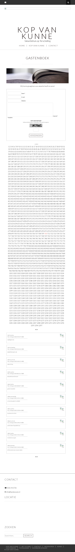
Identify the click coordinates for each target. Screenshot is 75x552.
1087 (19, 288)
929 (18, 263)
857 (30, 253)
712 (51, 234)
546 (9, 214)
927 (12, 263)
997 (52, 271)
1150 (46, 298)
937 (42, 263)
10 (20, 147)
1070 (62, 283)
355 (63, 186)
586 (15, 219)
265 (21, 176)
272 (42, 176)
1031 (19, 278)
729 (45, 236)
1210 (62, 308)
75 (43, 152)
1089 (27, 288)
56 (60, 149)
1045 (19, 281)
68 (28, 152)
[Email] (5, 2)
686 (30, 231)
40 (26, 149)
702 (21, 234)
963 (63, 266)
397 (18, 194)
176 (39, 164)
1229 (27, 313)
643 (15, 226)
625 (18, 224)
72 (36, 152)
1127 (11, 296)
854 (21, 253)
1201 (27, 308)
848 (60, 251)
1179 (50, 303)
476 (27, 204)
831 (9, 251)
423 (39, 196)
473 (18, 204)
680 (12, 231)
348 (42, 186)
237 (51, 171)
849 (63, 251)
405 (42, 194)
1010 (46, 273)
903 (54, 258)
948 (18, 266)
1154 (62, 298)
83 (60, 152)
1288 (38, 323)
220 (57, 169)
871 (15, 256)
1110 (54, 291)
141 (48, 159)
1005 (27, 273)
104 (51, 154)
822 (39, 248)
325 (30, 184)
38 (22, 149)
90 (18, 154)
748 (45, 238)
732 (54, 236)
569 (21, 216)
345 (33, 186)
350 (48, 186)
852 (15, 253)
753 (60, 238)
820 (33, 248)
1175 (34, 303)
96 (30, 154)
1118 (30, 293)
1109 (50, 291)
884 (54, 256)
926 (9, 263)
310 (42, 181)
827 (54, 248)
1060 (23, 283)
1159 (27, 301)
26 (53, 147)
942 (57, 263)
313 (51, 181)
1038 (46, 278)
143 (54, 159)
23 (47, 147)
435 (18, 199)
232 (36, 171)
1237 (58, 313)
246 (21, 174)
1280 (62, 320)
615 (45, 221)
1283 (19, 323)
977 (48, 268)
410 (57, 194)
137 (36, 159)
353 (57, 186)
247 (24, 174)
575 (39, 216)
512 (21, 209)
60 (11, 152)
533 (27, 211)
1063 (34, 283)
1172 (23, 303)
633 (42, 224)
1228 (23, 313)
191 (27, 166)
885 (57, 256)
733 (57, 236)
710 (45, 234)
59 (9, 152)
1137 (50, 296)
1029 (11, 278)
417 (21, 196)
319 (12, 184)
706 (33, 234)
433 (12, 199)
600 (57, 219)
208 (21, 169)
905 (60, 258)
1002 (15, 273)
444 (45, 199)
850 (9, 253)
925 (63, 261)
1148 (38, 298)
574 (36, 216)
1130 (23, 296)
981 (60, 268)
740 (21, 238)
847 (57, 251)
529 (15, 211)
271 (39, 176)
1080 (46, 286)
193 (33, 166)
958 (48, 266)
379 (21, 191)
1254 (15, 318)
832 (12, 251)
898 (39, 258)
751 (54, 238)
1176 (38, 303)
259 (60, 174)
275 (51, 176)
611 (33, 221)
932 (27, 263)
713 (54, 234)
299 (9, 181)
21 (43, 147)
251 (36, 174)
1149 (42, 298)
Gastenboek (11, 548)
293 (48, 179)
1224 (62, 311)
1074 (23, 286)
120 (42, 157)
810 (60, 246)
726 (36, 236)
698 (9, 234)
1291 (50, 323)
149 (15, 161)
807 (51, 246)
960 (54, 266)
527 (9, 211)
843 (45, 251)
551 (24, 214)
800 (30, 246)
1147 (34, 298)
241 (63, 171)
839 (33, 251)
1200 (23, 308)
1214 (23, 311)
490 (12, 206)
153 (27, 161)
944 (63, 263)
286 (27, 179)
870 (12, 256)
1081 (50, 286)
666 (27, 229)
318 (9, 184)
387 (45, 191)
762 (30, 241)
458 (30, 201)
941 (54, 263)
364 (33, 189)
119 (39, 157)
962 (60, 266)
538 (42, 211)
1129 (19, 296)
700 (15, 234)
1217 (34, 311)
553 (30, 214)
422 (36, 196)
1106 (38, 291)
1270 (23, 320)
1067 (50, 283)
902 (51, 258)
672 (45, 229)
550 (21, 214)
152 (24, 161)
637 (54, 224)
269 (33, 176)
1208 (54, 308)
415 (15, 196)
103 (48, 154)
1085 (11, 288)
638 (57, 224)
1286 (30, 323)
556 (39, 214)
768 (48, 241)
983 (10, 271)
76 (45, 152)
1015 (11, 276)
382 (30, 191)
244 (15, 174)
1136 (46, 296)
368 (45, 189)
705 (30, 234)
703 (24, 234)
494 (24, 206)
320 (15, 184)
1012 (54, 273)
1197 (11, 308)
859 (36, 253)
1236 (54, 313)
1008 (38, 273)
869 (9, 256)
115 (27, 157)
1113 (11, 293)
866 (57, 253)
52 (51, 149)
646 (24, 226)
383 (33, 191)
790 (57, 243)
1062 (30, 283)
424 (42, 196)
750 (51, 238)
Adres (59, 546)
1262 (46, 318)
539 (45, 211)
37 (20, 149)
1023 (42, 276)
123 (51, 157)
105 (54, 154)
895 (30, 258)
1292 (54, 323)
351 (51, 186)
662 (15, 229)
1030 (15, 278)
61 (13, 152)
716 (63, 234)
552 (27, 214)
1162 (38, 301)
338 (12, 186)
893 (24, 258)
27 (55, 147)
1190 (38, 306)
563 (60, 214)
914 (30, 261)
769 (51, 241)
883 (51, 256)
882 (48, 256)
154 (30, 161)
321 (18, 184)
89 (15, 154)
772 (60, 241)
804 (42, 246)
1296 (36, 325)
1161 (34, 301)
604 (12, 221)
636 (51, 224)
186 (12, 166)
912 (24, 261)
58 (64, 149)
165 (63, 161)
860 (39, 253)
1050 (38, 281)
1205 (42, 308)
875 (27, 256)
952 (30, 266)
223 (9, 171)
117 (33, 157)
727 (39, 236)
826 (51, 248)
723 (27, 236)
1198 (15, 308)
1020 (30, 276)
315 (57, 181)
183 (60, 164)
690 (42, 231)
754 (63, 238)
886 (60, 256)
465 (51, 201)
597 (48, 219)
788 (51, 243)
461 (39, 201)
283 (18, 179)
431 (63, 196)
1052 (46, 281)
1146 (30, 298)
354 (60, 186)
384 (36, 191)
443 (42, 199)
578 (48, 216)
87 (11, 154)
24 (49, 147)
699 (12, 234)
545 (63, 211)
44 (34, 149)
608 (24, 221)
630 (33, 224)
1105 (34, 291)
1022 (38, 276)
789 (54, 243)
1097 (58, 288)
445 (48, 199)
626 (21, 224)
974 (39, 268)
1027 (58, 276)
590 (27, 219)
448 (57, 199)
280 (9, 179)
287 (30, 179)
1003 (19, 273)
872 (18, 256)
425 (45, 196)
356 (9, 189)
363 (30, 189)
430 (60, 196)
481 (42, 204)
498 (36, 206)
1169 (11, 303)
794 (12, 246)
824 (45, 248)
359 (18, 189)
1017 (19, 276)
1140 (62, 296)
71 (34, 152)
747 (42, 238)
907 (9, 261)
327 (36, 184)
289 (36, 179)
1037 (42, 278)
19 (39, 147)
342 (24, 186)
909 (15, 261)
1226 (15, 313)
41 (28, 149)
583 (63, 216)
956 (42, 266)
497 (33, 206)
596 (45, 219)
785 (42, 243)
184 (63, 164)
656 (54, 226)
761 (27, 241)
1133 (34, 296)
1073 (19, 286)
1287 (34, 323)
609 (27, 221)
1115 (19, 293)
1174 (30, 303)
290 (39, 179)
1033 (27, 278)
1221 (50, 311)
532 (24, 211)
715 (60, 234)
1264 (54, 318)
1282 (15, 323)
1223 (58, 311)
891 (18, 258)
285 (24, 179)
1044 (15, 281)
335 (60, 184)
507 (63, 206)
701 (18, 234)
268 (30, 176)
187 (15, 166)
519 (42, 209)
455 (21, 201)
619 (57, 221)
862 (45, 253)
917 (39, 261)
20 (41, 147)
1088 (23, 288)
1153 (58, 298)
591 (30, 219)
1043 (11, 281)
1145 (27, 298)
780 (27, 243)
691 (45, 231)
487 (60, 204)
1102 (23, 291)
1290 (46, 323)
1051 (42, 281)
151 (21, 161)
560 (51, 214)
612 (36, 221)
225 (15, 171)
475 (24, 204)
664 (21, 229)
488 (63, 204)
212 (33, 169)
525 (60, 209)
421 (33, 196)
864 (51, 253)
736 (9, 238)
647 (27, 226)
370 (51, 189)
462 (42, 201)
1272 (30, 320)
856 (27, 253)
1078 (38, 286)
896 (33, 258)
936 (39, 263)
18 (37, 147)
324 (27, 184)
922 (54, 261)
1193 (50, 306)
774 (9, 243)
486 (57, 204)
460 (36, 201)
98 (34, 154)
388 (48, 191)
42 (30, 149)
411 (60, 194)
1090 (30, 288)
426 (48, 196)
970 (27, 268)
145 (60, 159)
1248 (46, 316)
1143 (19, 298)
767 (45, 241)
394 (9, 194)
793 (9, 246)
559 (48, 214)
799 (27, 246)
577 (45, 216)
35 (15, 149)
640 (63, 224)
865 (54, 253)
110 (12, 157)
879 (39, 256)
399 (24, 194)
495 (27, 206)
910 (18, 261)
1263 (50, 318)
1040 (54, 278)
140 (45, 159)
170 (21, 164)
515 (30, 209)
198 (48, 166)
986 (19, 271)
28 (58, 147)
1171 (19, 303)
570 (24, 216)
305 (27, 181)
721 (21, 236)
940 (51, 263)
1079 (42, 286)
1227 (19, 313)
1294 (62, 323)
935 (36, 263)
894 (27, 258)
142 (51, 159)
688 (36, 231)
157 (39, 161)
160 (48, 161)
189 (21, 166)
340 (18, 186)
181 (54, 164)
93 (24, 154)
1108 (46, 291)
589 (24, 219)
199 (51, 166)
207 (18, 169)
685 (27, 231)
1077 (34, 286)
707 (36, 234)
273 (45, 176)
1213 (19, 311)
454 (18, 201)
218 (51, 169)
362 (27, 189)
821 (36, 248)
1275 (42, 320)
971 (30, 268)
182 (57, 164)
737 (12, 238)
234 (42, 171)
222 (63, 169)
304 (24, 181)
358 (15, 189)
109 (9, 157)
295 (54, 179)
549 (18, 214)
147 (9, 161)
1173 (27, 303)
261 (9, 176)
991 (34, 271)
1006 (30, 273)
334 (57, 184)
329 (42, 184)
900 (45, 258)
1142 (15, 298)
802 (36, 246)
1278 (54, 320)
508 (9, 209)
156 (36, 161)
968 (21, 268)
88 (13, 154)
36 (17, 149)
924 (60, 261)
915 (33, 261)
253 (42, 174)
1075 (27, 286)
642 (12, 226)
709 (42, 234)
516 (33, 209)
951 (27, 266)
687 (33, 231)
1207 (50, 308)
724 (30, 236)
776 (15, 243)
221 (60, 169)
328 (39, 184)
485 (54, 204)
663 (18, 229)
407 (48, 194)
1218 (38, 311)
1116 (23, 293)
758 (18, 241)
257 (54, 174)
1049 (34, 281)
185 (9, 166)
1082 (54, 286)
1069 (58, 283)
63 (17, 152)
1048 (30, 281)
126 (60, 157)
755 (9, 241)
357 (12, 189)
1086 (15, 288)
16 (32, 147)
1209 (58, 308)
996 (49, 271)
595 (42, 219)
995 (46, 271)
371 (54, 189)
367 (42, 189)
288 (33, 179)
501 (45, 206)
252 (39, 174)
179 (48, 164)
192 (30, 166)
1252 (62, 316)
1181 (58, 303)
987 (22, 271)
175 (36, 164)
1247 (42, 316)
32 (9, 149)
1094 (46, 288)
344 (30, 186)
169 (18, 164)
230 (30, 171)
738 (15, 238)
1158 (23, 301)
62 (15, 152)
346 (36, 186)
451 (9, 201)
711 (48, 234)
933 (30, 263)
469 (63, 201)
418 (24, 196)
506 (60, 206)
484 (51, 204)
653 (45, 226)
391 (57, 191)
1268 (15, 320)
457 (27, 201)
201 (57, 166)
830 (63, 248)
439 (30, 199)
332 (51, 184)
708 (39, 234)
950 (24, 266)
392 (60, 191)
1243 (27, 316)
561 (54, 214)
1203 (34, 308)
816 (21, 248)
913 (27, 261)
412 (63, 194)
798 (24, 246)
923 (57, 261)
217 (48, 169)
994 (43, 271)
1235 (50, 313)
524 (57, 209)
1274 (38, 320)
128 (9, 159)
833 (15, 251)
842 (42, 251)
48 (43, 149)
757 (15, 241)
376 (12, 191)
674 (51, 229)
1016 (15, 276)
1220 (46, 311)
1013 (58, 273)
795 (15, 246)
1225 (11, 313)
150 (18, 161)
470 (9, 204)
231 (33, 171)
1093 (42, 288)
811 (63, 246)
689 (39, 231)
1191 (42, 306)
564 (63, 214)
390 (54, 191)
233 (39, 171)
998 (55, 271)
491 (15, 206)
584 (9, 219)
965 (12, 268)
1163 (42, 301)
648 (30, 226)
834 (18, 251)
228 (24, 171)
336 (63, 184)
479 (36, 204)
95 (28, 154)
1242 (23, 316)
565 (9, 216)
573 (33, 216)
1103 (27, 291)
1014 (62, 273)
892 (21, 258)
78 (49, 152)
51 (49, 149)
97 (32, 154)
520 (45, 209)
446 (51, 199)
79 (51, 152)
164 (60, 161)
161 (51, 161)
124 (54, 157)
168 (15, 164)
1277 (50, 320)
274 (48, 176)
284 (21, 179)
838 (30, 251)
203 (63, 166)
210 (27, 169)
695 (57, 231)
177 (42, 164)
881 (45, 256)
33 (11, 149)
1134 (38, 296)
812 (9, 248)
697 (63, 231)
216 (45, 169)
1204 (38, 308)
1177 (42, 303)
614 (42, 221)
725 (33, 236)
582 (60, 216)
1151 (50, 298)
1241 (19, 316)
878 (36, 256)
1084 (62, 286)
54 (55, 149)
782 (33, 243)
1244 (30, 316)
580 (54, 216)
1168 (62, 301)
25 (51, 147)
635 (48, 224)
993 (40, 271)
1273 (34, 320)
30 (62, 147)
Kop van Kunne (37, 32)
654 (48, 226)
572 (30, 216)
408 (51, 194)
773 (63, 241)
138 (39, 159)
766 (42, 241)
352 (54, 186)
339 (15, 186)
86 (9, 154)
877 (33, 256)
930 (21, 263)
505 (57, 206)
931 (24, 263)
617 (51, 221)
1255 (19, 318)
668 (33, 229)
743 (30, 238)
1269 (19, 320)
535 (33, 211)
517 (36, 209)
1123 (50, 293)
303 (21, 181)
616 (48, 221)
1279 (58, 320)
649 (33, 226)
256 (51, 174)
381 (27, 191)
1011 (50, 273)
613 (39, 221)
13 (26, 147)
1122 (46, 293)
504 (54, 206)
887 (63, 256)
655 (51, 226)
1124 (54, 293)
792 (63, 243)
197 (45, 166)
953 (33, 266)
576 (42, 216)
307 (33, 181)
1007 (34, 273)
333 (54, 184)
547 (12, 214)
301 (15, 181)
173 (30, 164)
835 (21, 251)
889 (12, 258)
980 (57, 268)
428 (54, 196)
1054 (54, 281)
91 (20, 154)
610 (30, 221)
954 (36, 266)
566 (12, 216)
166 (9, 164)
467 (57, 201)
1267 (11, 320)
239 (57, 171)
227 (21, 171)
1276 (46, 320)
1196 (62, 306)
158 (42, 161)
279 (63, 176)
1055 (58, 281)
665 (24, 229)
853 (18, 253)
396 (15, 194)
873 (21, 256)
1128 (15, 296)
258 (57, 174)
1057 (11, 283)
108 (63, 154)
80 (53, 152)
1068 (54, 283)
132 (21, 159)
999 (58, 271)
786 (45, 243)
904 (57, 258)
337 (9, 186)
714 (57, 234)
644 (18, 226)
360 (21, 189)
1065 (42, 283)
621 (63, 221)
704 (27, 234)
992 (37, 271)
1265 (58, 318)
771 (57, 241)
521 (48, 209)
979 (54, 268)
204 (9, 169)
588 (21, 219)
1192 (46, 306)
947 (15, 266)
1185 (19, 306)
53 (53, 149)
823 (42, 248)
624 (15, 224)
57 (62, 149)
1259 (34, 318)
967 (18, 268)
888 (9, 258)
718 (12, 236)
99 (37, 154)
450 (63, 199)
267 (27, 176)
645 (21, 226)
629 (30, 224)
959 (51, 266)
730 (48, 236)
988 (25, 271)
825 (48, 248)
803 (39, 246)
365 (36, 189)
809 (57, 246)
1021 (34, 276)
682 (18, 231)
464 (48, 201)
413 (9, 196)
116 (30, 157)
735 (63, 236)
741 (24, 238)
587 (18, 219)
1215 (27, 311)
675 (54, 229)
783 (36, 243)
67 (26, 152)
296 (57, 179)
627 (24, 224)
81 (55, 152)
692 (48, 231)
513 (24, 209)
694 (54, 231)
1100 (15, 291)
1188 (30, 306)
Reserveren (49, 546)
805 (45, 246)
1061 (27, 283)
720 (18, 236)
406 (45, 194)
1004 (23, 273)
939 (48, 263)
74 (41, 152)
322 (21, 184)
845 (51, 251)
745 (36, 238)
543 (57, 211)
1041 (58, 278)
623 (12, 224)
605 (15, 221)
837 (27, 251)
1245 (34, 316)
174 (33, 164)
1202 (30, 308)
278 (60, 176)
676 (57, 229)
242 (9, 174)
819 (30, 248)
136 (33, 159)
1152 (54, 298)
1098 (62, 288)
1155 (11, 301)
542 (54, 211)
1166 (54, 301)
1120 (38, 293)
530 (18, 211)
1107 (42, 291)
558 (45, 214)
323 (24, 184)
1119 (34, 293)
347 (39, 186)
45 (36, 149)
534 (30, 211)
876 (30, 256)
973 (36, 268)
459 (33, 201)
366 (39, 189)
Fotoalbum (24, 548)
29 (60, 147)
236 (48, 171)
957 (45, 266)
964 (9, 268)
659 (63, 226)
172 (27, 164)
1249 (50, 316)
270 (36, 176)
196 (42, 166)
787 (48, 243)
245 (18, 174)
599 (54, 219)
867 (60, 253)
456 (24, 201)
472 (15, 204)
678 (63, 229)
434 (15, 199)
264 (18, 176)
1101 (19, 291)
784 (39, 243)
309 (39, 181)
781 (30, 243)
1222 (54, 311)
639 (60, 224)
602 (63, 219)
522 (51, 209)
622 (9, 224)
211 (30, 169)
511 (18, 209)
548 (15, 214)
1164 (46, 301)
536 (36, 211)
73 (39, 152)
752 (57, 238)
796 (18, 246)
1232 (38, 313)
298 (63, 179)
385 (39, 191)
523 (54, 209)
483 (48, 204)
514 (27, 209)
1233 (42, 313)
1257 (27, 318)
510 (15, 209)
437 (24, 199)
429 (57, 196)
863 (48, 253)
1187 (27, 306)
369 (48, 189)
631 (36, 224)
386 (42, 191)
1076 (30, 286)
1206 (46, 308)
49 (45, 149)
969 (24, 268)
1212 (15, 311)
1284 (23, 323)
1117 (27, 293)
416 (18, 196)
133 (24, 159)
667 (30, 229)
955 (39, 266)
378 (18, 191)
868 (63, 253)
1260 (38, 318)
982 (63, 268)
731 (51, 236)
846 (54, 251)
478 (33, 204)
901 (48, 258)
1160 (30, 301)
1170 (15, 303)
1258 (30, 318)
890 (15, 258)
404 (39, 194)
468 (60, 201)
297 (60, 179)
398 (21, 194)
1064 (38, 283)
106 (57, 154)
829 (60, 248)
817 (24, 248)
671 (42, 229)
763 (33, 241)
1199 (19, 308)
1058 (15, 283)
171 (24, 164)
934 (33, 263)
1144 (23, 298)
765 (39, 241)
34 (13, 149)
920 (48, 261)
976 (45, 268)
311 (45, 181)
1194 (54, 306)
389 (51, 191)
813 (12, 248)
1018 (23, 276)
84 (62, 152)
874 (24, 256)
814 (15, 248)
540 (48, 211)
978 (51, 268)
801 (33, 246)
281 (12, 179)
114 (24, 157)
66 (24, 152)
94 (26, 154)
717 (9, 236)
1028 (62, 276)
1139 (58, 296)
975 (42, 268)
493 (21, 206)
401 (30, 194)
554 (33, 214)
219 (54, 169)
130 (15, 159)
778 (21, 243)
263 (15, 176)
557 (42, 214)
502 (48, 206)
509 (12, 209)
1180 (54, 303)
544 (60, 211)
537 (39, 211)
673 (48, 229)
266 (24, 176)
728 (42, 236)
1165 (50, 301)
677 (60, 229)
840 (36, 251)
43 (32, 149)
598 (51, 219)
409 (54, 194)
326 (33, 184)
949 (21, 266)
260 (63, 174)
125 (57, 157)
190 (24, 166)
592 (33, 219)
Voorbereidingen (39, 548)
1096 (54, 288)
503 (51, 206)
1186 (23, 306)
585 (12, 219)
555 (36, 214)
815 (18, 248)
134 (27, 159)
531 (21, 211)
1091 (34, 288)
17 (34, 147)
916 (36, 261)
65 (22, 152)
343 (27, 186)
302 (18, 181)
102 (45, 154)
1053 (50, 281)
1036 (38, 278)
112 (18, 157)
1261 (42, 318)
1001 (11, 273)
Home (22, 45)
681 (15, 231)
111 (15, 157)
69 (30, 152)
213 (36, 169)
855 (24, 253)
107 (60, 154)
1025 (50, 276)
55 (57, 149)
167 (12, 164)
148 (12, 161)
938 (45, 263)
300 (12, 181)
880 (42, 256)
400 (27, 194)
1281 (11, 323)
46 (39, 149)
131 (18, 159)
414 (12, 196)
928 (15, 263)
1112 (62, 291)
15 (30, 147)
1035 (34, 278)
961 (57, 266)
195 (39, 166)
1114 (15, 293)
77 (47, 152)
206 (15, 169)
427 (51, 196)
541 (51, 211)
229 (27, 171)
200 (54, 166)
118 (36, 157)
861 (42, 253)
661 (12, 229)
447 (54, 199)
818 (27, 248)
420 (30, 196)
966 (15, 268)
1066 (46, 283)
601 (60, 219)
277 (57, 176)
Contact (53, 45)
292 (45, 179)
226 (18, 171)
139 (42, 159)
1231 (34, 313)
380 (24, 191)
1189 (34, 306)
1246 (38, 316)
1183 (11, 306)
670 (39, 229)
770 (54, 241)
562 (57, 214)
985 (16, 271)
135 (30, 159)
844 (48, 251)
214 (39, 169)
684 (24, 231)
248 (27, 174)
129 (12, 159)
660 (9, 229)
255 (48, 174)
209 (24, 169)
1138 (54, 296)
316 (60, 181)
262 (12, 176)
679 (9, 231)
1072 (15, 286)
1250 (54, 316)
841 (39, 251)
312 (48, 181)
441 (36, 199)
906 (63, 258)
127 (63, 157)
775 (12, 243)
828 (57, 248)
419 (27, 196)
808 (54, 246)
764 (36, 241)
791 (60, 243)
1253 (11, 318)
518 (39, 209)
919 (45, 261)
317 (63, 181)
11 (22, 147)
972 (33, 268)
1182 (62, 303)
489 (9, 206)
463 (45, 201)
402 (33, 194)
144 (57, 159)
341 (21, 186)
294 (51, 179)
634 (45, 224)
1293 (58, 323)
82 (57, 152)
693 (51, 231)
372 (57, 189)
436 (21, 199)
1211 (11, 311)
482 (45, 204)
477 (30, 204)
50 (47, 149)
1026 (54, 276)
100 (39, 154)
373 (60, 189)
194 (36, 166)
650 (36, 226)
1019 (27, 276)
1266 (62, 318)
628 (27, 224)
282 (15, 179)
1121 (42, 293)
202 (60, 166)
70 (32, 152)
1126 (62, 293)
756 (12, 241)
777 (18, 243)
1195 (58, 306)
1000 (62, 271)
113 (21, 157)
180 (51, 164)
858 (33, 253)
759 (21, 241)
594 (39, 219)
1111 (58, 291)
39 (24, 149)
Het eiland (26, 546)
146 (63, 159)
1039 (50, 278)
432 (9, 199)
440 (33, 199)
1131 (27, 296)
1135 (42, 296)
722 (24, 236)
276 (54, 176)
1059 (19, 283)
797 (21, 246)
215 (42, 169)
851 (12, 253)
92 (22, 154)
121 (45, 157)
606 (18, 221)
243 (12, 174)
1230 (30, 313)
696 (60, 231)
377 (15, 191)
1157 (19, 301)
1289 (42, 323)
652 (42, 226)
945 (9, 266)
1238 (62, 313)
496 (30, 206)
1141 (11, 298)
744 (33, 238)
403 (36, 194)
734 (60, 236)
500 (42, 206)
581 (57, 216)
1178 (46, 303)
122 (48, 157)
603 (9, 221)
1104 (30, 291)
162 (54, 161)
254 (45, 174)
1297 (40, 325)
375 (9, 191)
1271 (27, 320)
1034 (30, 278)
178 (45, 164)
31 (64, 147)
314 (54, 181)
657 (57, 226)
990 (31, 271)
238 (54, 171)
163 (57, 161)
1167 (58, 301)
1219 (42, 311)
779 (24, 243)
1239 (11, 316)
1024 (46, 276)
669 (36, 229)
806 (48, 246)
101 (42, 154)
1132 (30, 296)
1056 (62, 281)
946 (12, 266)
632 (39, 224)
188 (18, 166)
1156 (15, 301)
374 (63, 189)
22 (45, 147)
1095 (50, 288)
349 (45, 186)
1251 (58, 316)
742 (27, 238)
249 (30, 174)
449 (60, 199)
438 (27, 199)
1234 (46, 313)
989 (28, 271)
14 (28, 147)
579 (51, 216)
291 (42, 179)
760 (24, 241)
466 (54, 201)
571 (27, 216)
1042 (62, 278)
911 (21, 261)
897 (36, 258)
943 (60, 263)
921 (51, 261)
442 (39, 199)
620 (60, 221)
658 (60, 226)
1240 (15, 316)
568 (18, 216)
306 (30, 181)
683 (21, 231)
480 (39, 204)
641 (9, 226)
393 (63, 191)
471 (12, 204)
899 (42, 258)
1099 (11, 291)
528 (12, 211)
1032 (23, 278)
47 (41, 149)
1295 (32, 325)
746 (39, 238)
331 (48, 184)
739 (18, 238)
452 (12, 201)
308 (36, 181)
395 (12, 194)
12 (24, 147)
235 (45, 171)
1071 (11, 286)
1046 (23, 281)
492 (18, 206)
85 (64, 152)
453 (15, 201)
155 (33, 161)
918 (42, 261)
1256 (23, 318)
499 (39, 206)
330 (45, 184)
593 (36, 219)
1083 (58, 286)
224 (12, 171)
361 (24, 189)
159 (45, 161)
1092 (38, 288)
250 (33, 174)
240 (60, 171)
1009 (42, 273)
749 (48, 238)
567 (15, 216)
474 (21, 204)
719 (15, 236)
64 (20, 152)
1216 (30, 311)
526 (63, 209)
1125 (58, 293)
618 (54, 221)
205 (12, 169)
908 (12, 261)
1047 (27, 281)
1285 (27, 323)
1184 (15, 306)
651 (39, 226)
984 (13, 271)
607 (21, 221)
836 (24, 251)
